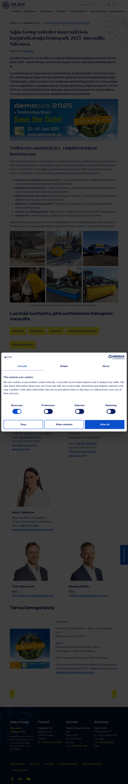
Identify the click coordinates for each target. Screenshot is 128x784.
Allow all (104, 424)
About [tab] (105, 366)
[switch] (48, 411)
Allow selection (64, 424)
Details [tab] (64, 366)
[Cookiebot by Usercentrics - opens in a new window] (110, 357)
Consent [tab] (22, 366)
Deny (23, 424)
